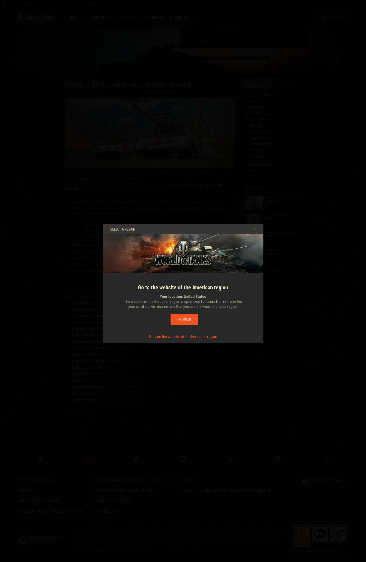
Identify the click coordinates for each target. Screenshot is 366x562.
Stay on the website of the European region (183, 337)
